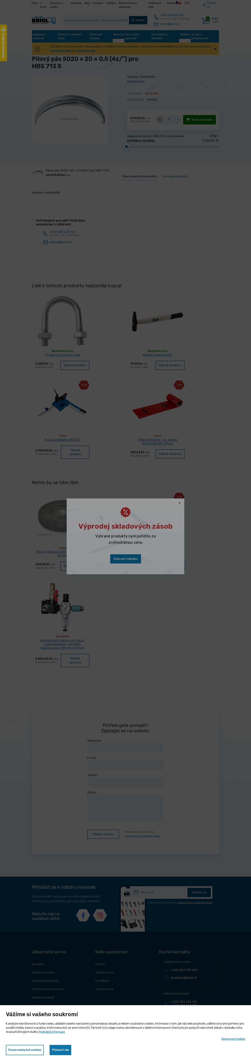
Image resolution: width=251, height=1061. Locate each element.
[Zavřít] (179, 503)
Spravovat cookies (233, 1039)
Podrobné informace (52, 1032)
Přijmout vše (60, 1050)
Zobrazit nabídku (126, 559)
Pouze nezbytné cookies (24, 1050)
